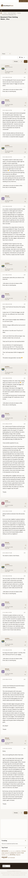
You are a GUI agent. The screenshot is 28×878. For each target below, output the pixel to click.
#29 (24, 679)
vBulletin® (14, 871)
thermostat (12, 857)
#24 (24, 511)
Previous (16, 61)
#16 (24, 77)
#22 (24, 378)
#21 (24, 304)
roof (9, 857)
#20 (24, 274)
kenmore (3, 854)
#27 (24, 612)
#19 (24, 206)
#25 (24, 552)
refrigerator (18, 854)
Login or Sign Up (22, 1)
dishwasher (5, 851)
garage (3, 852)
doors (11, 851)
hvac (22, 853)
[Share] (25, 72)
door (9, 851)
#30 (24, 748)
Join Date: (7, 71)
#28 (24, 650)
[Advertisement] (14, 35)
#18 (24, 156)
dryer (15, 851)
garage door (7, 852)
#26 (24, 575)
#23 (24, 423)
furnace (24, 851)
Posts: (6, 72)
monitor (8, 854)
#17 (24, 110)
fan (20, 851)
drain (13, 851)
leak (6, 854)
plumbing (12, 854)
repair (5, 857)
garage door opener (15, 853)
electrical (18, 851)
